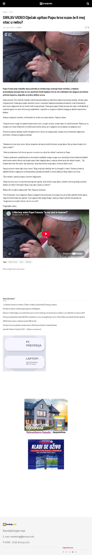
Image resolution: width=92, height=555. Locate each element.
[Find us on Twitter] (69, 552)
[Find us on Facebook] (63, 552)
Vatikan (28, 262)
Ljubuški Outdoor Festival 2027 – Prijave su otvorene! (22, 329)
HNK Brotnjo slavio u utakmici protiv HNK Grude (19, 321)
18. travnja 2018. (8, 27)
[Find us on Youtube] (73, 552)
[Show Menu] (4, 3)
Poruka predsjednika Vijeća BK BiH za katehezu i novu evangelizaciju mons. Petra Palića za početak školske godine (44, 317)
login (10, 269)
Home (5, 12)
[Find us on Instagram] (66, 552)
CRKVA (11, 12)
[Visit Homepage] (46, 3)
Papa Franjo (13, 262)
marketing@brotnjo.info (22, 536)
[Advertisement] (46, 491)
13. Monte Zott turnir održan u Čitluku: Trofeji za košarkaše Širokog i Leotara (30, 304)
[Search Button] (88, 3)
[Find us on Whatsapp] (76, 552)
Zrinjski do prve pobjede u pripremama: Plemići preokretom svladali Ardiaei (30, 325)
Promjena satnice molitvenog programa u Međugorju (21, 308)
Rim (21, 262)
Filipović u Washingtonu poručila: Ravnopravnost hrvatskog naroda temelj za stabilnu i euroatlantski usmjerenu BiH (44, 313)
